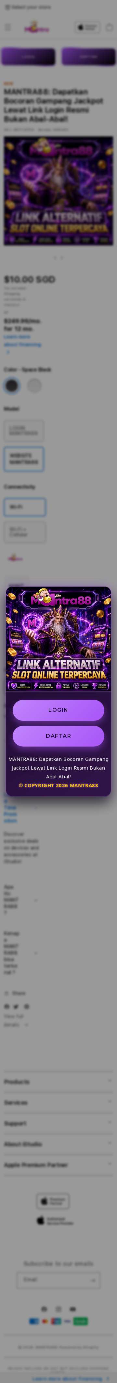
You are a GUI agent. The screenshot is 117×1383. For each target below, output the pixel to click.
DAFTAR (58, 736)
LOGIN (58, 710)
